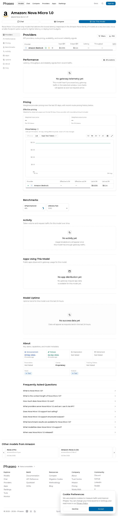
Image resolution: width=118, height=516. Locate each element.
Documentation (32, 476)
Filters (103, 36)
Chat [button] (81, 8)
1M (92, 136)
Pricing (74, 486)
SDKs (28, 486)
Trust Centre (77, 479)
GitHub (97, 479)
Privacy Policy (82, 503)
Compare (36, 3)
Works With (76, 490)
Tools (6, 493)
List (36, 136)
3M (96, 136)
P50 (113, 36)
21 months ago (29, 357)
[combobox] (49, 136)
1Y (99, 136)
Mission (75, 483)
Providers (46, 3)
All (103, 136)
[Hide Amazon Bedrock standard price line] (28, 185)
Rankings (62, 3)
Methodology (54, 483)
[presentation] (69, 46)
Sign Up (111, 3)
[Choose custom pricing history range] (107, 136)
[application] (69, 158)
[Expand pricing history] (112, 136)
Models (21, 3)
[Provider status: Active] (45, 48)
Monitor (7, 496)
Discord (97, 475)
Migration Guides (56, 479)
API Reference (32, 479)
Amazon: (19, 13)
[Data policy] (49, 48)
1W (88, 136)
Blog (51, 486)
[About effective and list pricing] (38, 129)
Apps (54, 3)
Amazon (11, 8)
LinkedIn (97, 482)
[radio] (27, 511)
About (74, 476)
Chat (28, 3)
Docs (96, 3)
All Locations (110, 60)
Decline (75, 509)
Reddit (97, 486)
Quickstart (30, 483)
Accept (101, 509)
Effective (30, 136)
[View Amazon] (4, 8)
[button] (8, 3)
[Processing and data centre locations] (52, 48)
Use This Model (108, 8)
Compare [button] (92, 8)
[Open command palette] (102, 3)
